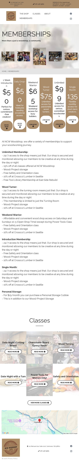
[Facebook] (70, 13)
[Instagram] (70, 18)
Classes (36, 14)
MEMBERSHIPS (26, 18)
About (47, 14)
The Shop (24, 14)
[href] (39, 422)
